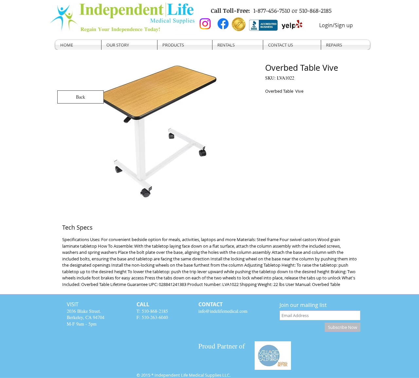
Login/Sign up (336, 25)
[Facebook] (223, 23)
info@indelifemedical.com (222, 311)
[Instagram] (205, 23)
